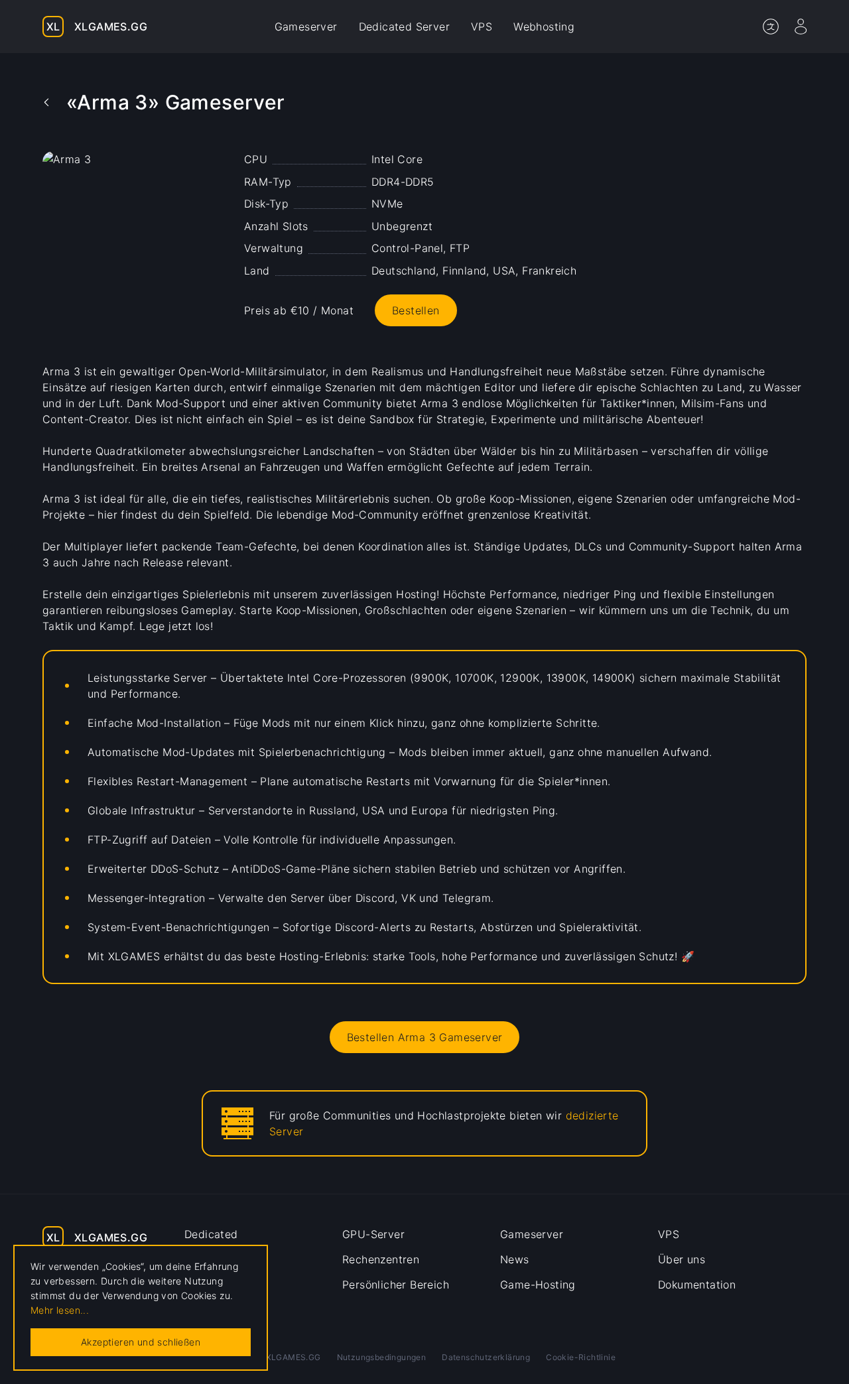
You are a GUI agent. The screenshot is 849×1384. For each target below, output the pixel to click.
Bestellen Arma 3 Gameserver (425, 1037)
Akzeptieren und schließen (140, 1342)
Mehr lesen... (60, 1310)
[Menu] (801, 26)
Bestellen (416, 310)
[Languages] (771, 26)
